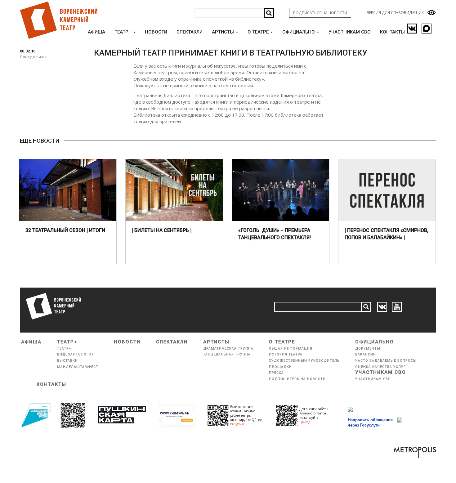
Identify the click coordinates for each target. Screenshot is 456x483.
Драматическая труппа (228, 349)
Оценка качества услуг (380, 367)
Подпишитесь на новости (297, 379)
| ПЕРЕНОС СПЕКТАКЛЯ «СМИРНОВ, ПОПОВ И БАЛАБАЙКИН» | (386, 233)
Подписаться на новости (320, 13)
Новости (156, 32)
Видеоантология (75, 354)
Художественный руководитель (304, 361)
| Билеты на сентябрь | (161, 230)
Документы (367, 349)
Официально (299, 32)
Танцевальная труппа (227, 354)
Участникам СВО (350, 32)
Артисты (223, 32)
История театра (285, 354)
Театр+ (123, 32)
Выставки (67, 361)
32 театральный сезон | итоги (65, 230)
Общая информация (290, 349)
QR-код (304, 422)
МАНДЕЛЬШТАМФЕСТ (77, 367)
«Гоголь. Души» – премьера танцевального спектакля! (274, 233)
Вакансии (365, 354)
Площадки (280, 367)
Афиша (96, 32)
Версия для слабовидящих (395, 12)
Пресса (276, 373)
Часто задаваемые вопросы (386, 361)
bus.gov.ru (237, 424)
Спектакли (190, 32)
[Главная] (58, 20)
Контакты (392, 32)
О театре (259, 32)
